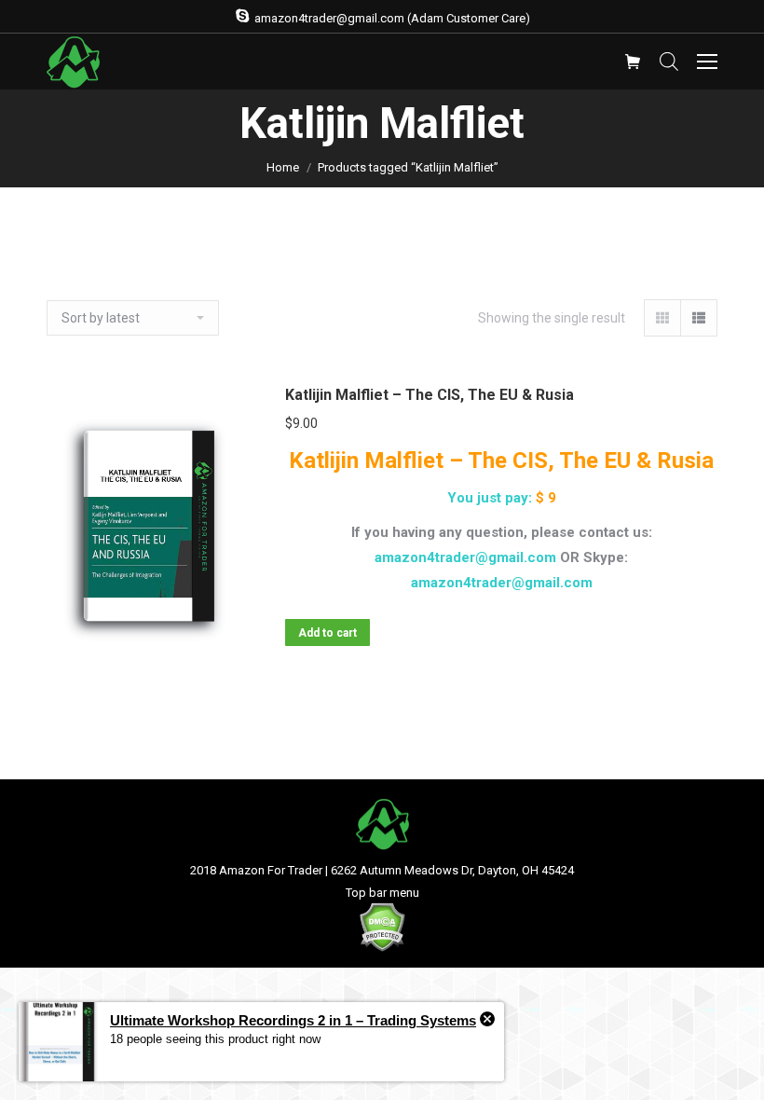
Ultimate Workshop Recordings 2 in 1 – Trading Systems (293, 1020)
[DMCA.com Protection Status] (382, 948)
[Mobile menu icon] (707, 61)
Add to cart (327, 632)
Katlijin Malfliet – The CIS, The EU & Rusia (429, 395)
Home (282, 167)
